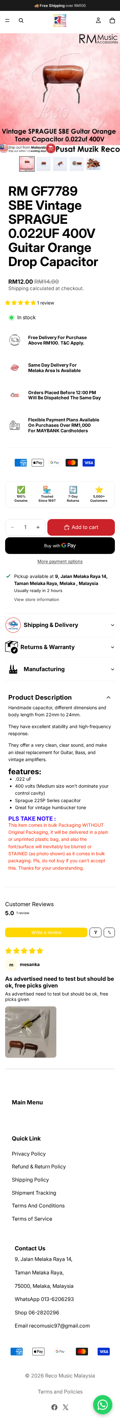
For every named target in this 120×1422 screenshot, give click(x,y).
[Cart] (112, 20)
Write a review (46, 932)
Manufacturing (44, 669)
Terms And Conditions (38, 1205)
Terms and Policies (60, 1391)
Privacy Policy (29, 1153)
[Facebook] (54, 1407)
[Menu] (7, 20)
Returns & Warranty (47, 647)
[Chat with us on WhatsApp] (102, 1404)
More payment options (60, 561)
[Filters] (95, 932)
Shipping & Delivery (51, 625)
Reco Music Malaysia (70, 1375)
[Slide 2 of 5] (43, 164)
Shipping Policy (30, 1179)
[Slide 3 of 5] (60, 164)
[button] (21, 302)
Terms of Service (32, 1218)
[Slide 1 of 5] (27, 164)
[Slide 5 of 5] (93, 164)
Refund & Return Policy (39, 1167)
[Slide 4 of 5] (77, 164)
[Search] (21, 20)
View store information (36, 599)
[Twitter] (65, 1407)
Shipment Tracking (34, 1193)
